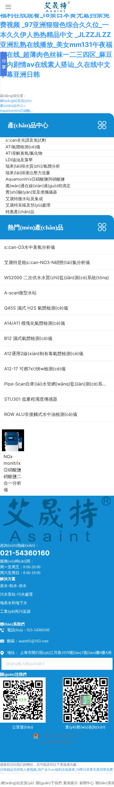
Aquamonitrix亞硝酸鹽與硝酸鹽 (35, 179)
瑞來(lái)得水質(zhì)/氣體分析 (33, 166)
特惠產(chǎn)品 (20, 211)
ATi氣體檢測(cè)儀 (23, 146)
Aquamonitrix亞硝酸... (16, 111)
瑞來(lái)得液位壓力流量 (28, 172)
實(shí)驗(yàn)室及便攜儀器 (31, 192)
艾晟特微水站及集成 (24, 198)
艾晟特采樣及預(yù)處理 (28, 205)
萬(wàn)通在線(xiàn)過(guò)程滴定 (38, 185)
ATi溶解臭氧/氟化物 (24, 153)
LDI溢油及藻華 (19, 159)
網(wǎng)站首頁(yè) (16, 101)
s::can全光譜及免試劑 (26, 140)
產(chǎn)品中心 (12, 106)
